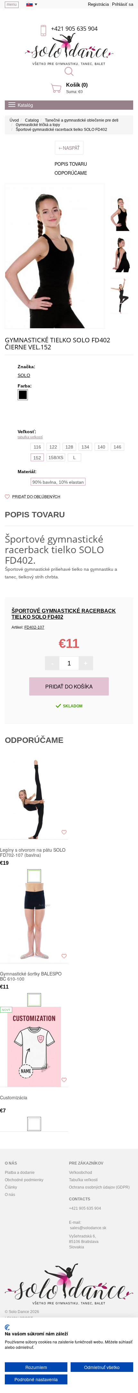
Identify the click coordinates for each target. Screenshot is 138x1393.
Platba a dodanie (20, 1172)
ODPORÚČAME (71, 173)
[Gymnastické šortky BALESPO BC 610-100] (34, 923)
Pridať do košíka (69, 686)
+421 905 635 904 (74, 28)
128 (69, 447)
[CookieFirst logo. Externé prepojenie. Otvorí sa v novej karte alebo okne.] (7, 1327)
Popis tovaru (71, 164)
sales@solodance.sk (88, 1228)
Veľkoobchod (80, 1172)
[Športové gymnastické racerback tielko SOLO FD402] (55, 256)
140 (101, 447)
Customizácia (13, 1098)
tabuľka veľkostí (30, 437)
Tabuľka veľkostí (83, 1180)
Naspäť (69, 147)
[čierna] (23, 394)
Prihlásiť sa (122, 4)
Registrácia (98, 4)
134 (85, 447)
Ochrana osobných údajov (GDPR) (99, 1187)
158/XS (55, 457)
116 (37, 447)
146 (117, 447)
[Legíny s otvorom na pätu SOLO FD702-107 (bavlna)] (34, 799)
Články (11, 1187)
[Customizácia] (34, 1047)
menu (12, 4)
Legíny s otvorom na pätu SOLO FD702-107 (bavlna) (32, 852)
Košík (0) (77, 85)
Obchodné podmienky (24, 1180)
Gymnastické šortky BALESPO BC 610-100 (31, 976)
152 (37, 457)
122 (53, 447)
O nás (10, 1194)
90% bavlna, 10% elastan (58, 482)
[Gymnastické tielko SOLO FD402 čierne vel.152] (120, 213)
